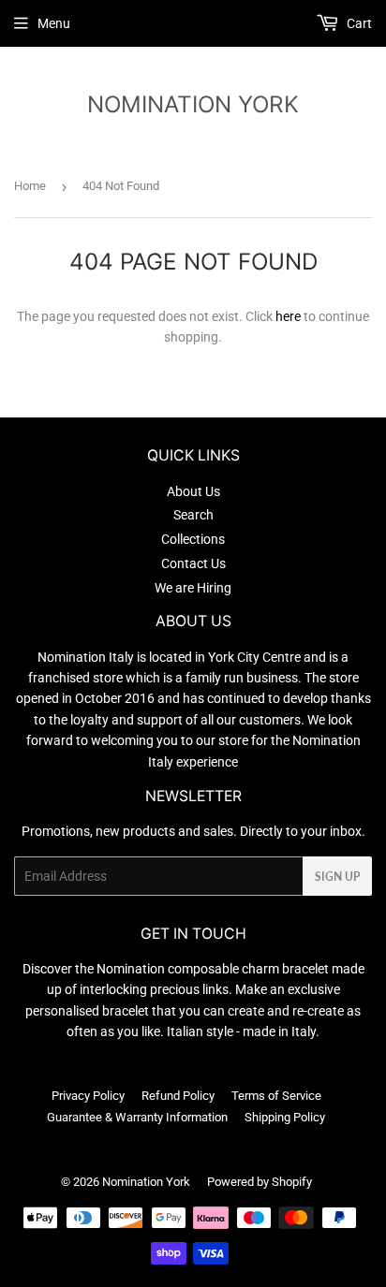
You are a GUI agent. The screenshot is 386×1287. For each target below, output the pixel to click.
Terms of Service (276, 1096)
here (288, 316)
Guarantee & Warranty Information (137, 1117)
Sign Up (337, 877)
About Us (193, 491)
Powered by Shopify (259, 1182)
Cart (358, 23)
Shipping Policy (285, 1117)
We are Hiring (193, 587)
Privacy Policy (88, 1096)
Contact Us (193, 563)
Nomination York (193, 104)
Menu (53, 23)
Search (193, 514)
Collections (193, 539)
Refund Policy (178, 1096)
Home (30, 186)
